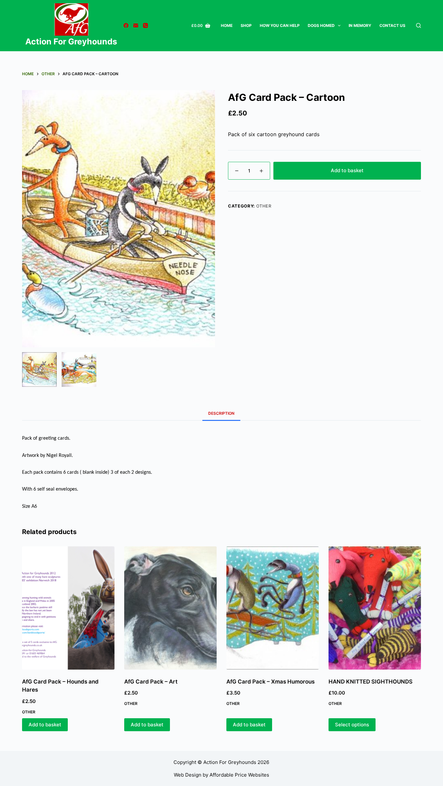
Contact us (392, 25)
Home (227, 25)
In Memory (360, 25)
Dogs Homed (321, 25)
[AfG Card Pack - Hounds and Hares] (68, 608)
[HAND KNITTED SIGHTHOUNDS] (375, 608)
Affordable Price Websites (239, 775)
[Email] (135, 25)
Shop (246, 25)
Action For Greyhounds (71, 41)
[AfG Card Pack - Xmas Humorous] (272, 608)
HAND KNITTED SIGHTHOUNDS (371, 681)
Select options (352, 724)
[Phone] (145, 25)
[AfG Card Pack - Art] (170, 608)
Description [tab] (221, 413)
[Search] (418, 25)
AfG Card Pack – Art (150, 681)
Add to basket (347, 170)
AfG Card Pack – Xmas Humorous (270, 681)
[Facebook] (126, 25)
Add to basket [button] (45, 724)
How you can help (280, 25)
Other (263, 205)
